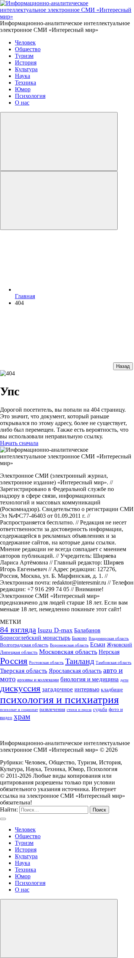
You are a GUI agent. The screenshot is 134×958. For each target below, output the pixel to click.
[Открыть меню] (59, 200)
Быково (79, 638)
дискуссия (20, 688)
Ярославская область (75, 671)
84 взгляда (18, 629)
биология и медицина (89, 679)
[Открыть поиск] (59, 141)
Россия (14, 661)
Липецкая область (19, 652)
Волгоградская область (24, 645)
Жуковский (119, 645)
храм (22, 716)
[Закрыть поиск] (3, 819)
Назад (123, 366)
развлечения (52, 709)
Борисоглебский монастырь (35, 638)
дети (124, 680)
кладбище (112, 689)
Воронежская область (69, 645)
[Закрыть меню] (59, 928)
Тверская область (23, 670)
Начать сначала (19, 443)
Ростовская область (46, 663)
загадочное (57, 689)
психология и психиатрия (59, 699)
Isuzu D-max (55, 630)
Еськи (97, 644)
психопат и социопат (19, 710)
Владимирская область (109, 638)
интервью (86, 689)
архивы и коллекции (38, 679)
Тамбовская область (113, 663)
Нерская (109, 652)
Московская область (68, 651)
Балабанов (87, 630)
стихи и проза (79, 710)
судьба (100, 709)
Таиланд (79, 661)
